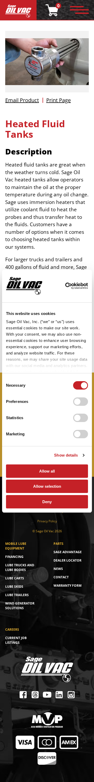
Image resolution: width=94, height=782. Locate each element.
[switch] (80, 401)
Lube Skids (14, 586)
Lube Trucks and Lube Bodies (19, 567)
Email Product (22, 100)
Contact (61, 577)
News (58, 569)
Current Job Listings (16, 640)
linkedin (59, 694)
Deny (47, 502)
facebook (23, 694)
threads (35, 694)
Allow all (47, 471)
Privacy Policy (47, 521)
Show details (66, 455)
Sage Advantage (68, 552)
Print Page (58, 100)
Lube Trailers (17, 595)
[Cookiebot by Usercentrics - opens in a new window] (65, 285)
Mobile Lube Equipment (15, 546)
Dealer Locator (67, 560)
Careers (12, 629)
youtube (47, 694)
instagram (71, 694)
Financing (14, 556)
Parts (58, 543)
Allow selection (47, 486)
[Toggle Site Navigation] (79, 10)
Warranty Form (67, 585)
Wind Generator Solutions (19, 605)
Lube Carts (14, 578)
